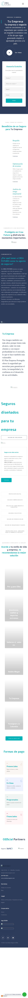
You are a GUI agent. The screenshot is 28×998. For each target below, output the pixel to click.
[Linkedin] (13, 938)
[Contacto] (14, 242)
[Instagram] (8, 938)
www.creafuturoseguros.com (7, 878)
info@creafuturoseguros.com (8, 872)
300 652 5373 (4, 875)
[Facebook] (3, 938)
